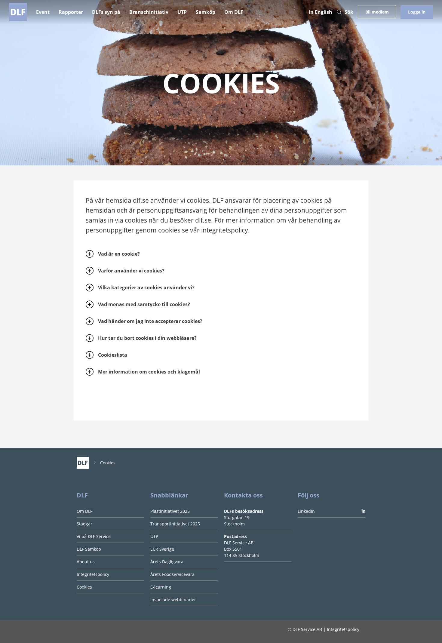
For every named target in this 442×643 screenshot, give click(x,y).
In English (320, 12)
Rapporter (71, 12)
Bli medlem (377, 12)
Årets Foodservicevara (172, 574)
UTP (182, 12)
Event (43, 12)
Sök (349, 12)
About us (86, 562)
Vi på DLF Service (94, 536)
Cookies (107, 462)
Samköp (205, 12)
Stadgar (84, 524)
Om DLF (233, 12)
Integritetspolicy (93, 574)
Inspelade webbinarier (173, 599)
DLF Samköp (89, 549)
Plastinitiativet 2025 (170, 511)
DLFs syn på (106, 12)
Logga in (416, 12)
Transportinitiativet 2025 (175, 524)
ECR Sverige (162, 549)
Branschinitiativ (148, 12)
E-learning (160, 587)
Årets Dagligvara (166, 562)
